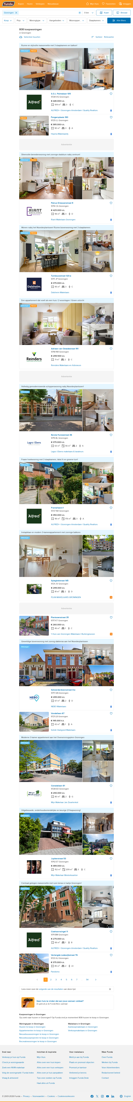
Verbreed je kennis (77, 1072)
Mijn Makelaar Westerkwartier (64, 875)
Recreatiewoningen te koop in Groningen (38, 1041)
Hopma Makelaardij (59, 134)
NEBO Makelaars (58, 706)
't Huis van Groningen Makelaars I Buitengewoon (73, 634)
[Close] (16, 12)
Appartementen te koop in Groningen (36, 1030)
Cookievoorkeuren (66, 1096)
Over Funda (107, 1057)
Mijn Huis (41, 1057)
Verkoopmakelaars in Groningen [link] (82, 1030)
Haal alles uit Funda (46, 1083)
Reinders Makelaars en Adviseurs (66, 365)
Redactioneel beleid (111, 1072)
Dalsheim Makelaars (60, 292)
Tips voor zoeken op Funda (49, 1078)
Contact (105, 1078)
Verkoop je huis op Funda (13, 1057)
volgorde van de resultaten (51, 989)
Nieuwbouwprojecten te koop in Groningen (39, 1038)
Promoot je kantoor (78, 1067)
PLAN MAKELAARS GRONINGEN (66, 597)
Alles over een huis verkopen (50, 1067)
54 (87, 979)
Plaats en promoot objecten (81, 1062)
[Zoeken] (79, 12)
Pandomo (55, 971)
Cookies (51, 1096)
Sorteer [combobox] (105, 37)
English (127, 1096)
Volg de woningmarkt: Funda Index (18, 1072)
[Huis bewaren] (111, 93)
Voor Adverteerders (110, 1067)
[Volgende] (95, 980)
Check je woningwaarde (13, 1062)
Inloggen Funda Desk (79, 1078)
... (82, 979)
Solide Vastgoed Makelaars (63, 730)
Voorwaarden (38, 1096)
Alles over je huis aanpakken (50, 1072)
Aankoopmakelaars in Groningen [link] (83, 1027)
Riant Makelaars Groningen (63, 219)
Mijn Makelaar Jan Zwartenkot (64, 802)
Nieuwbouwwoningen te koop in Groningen (39, 1034)
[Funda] (8, 4)
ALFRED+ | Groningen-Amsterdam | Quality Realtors (74, 110)
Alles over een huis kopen (49, 1062)
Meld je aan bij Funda (79, 1057)
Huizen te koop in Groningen (32, 1027)
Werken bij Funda (110, 1062)
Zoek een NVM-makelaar (13, 1067)
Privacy (26, 1096)
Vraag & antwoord (10, 1078)
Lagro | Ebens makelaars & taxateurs (67, 451)
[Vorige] (37, 980)
